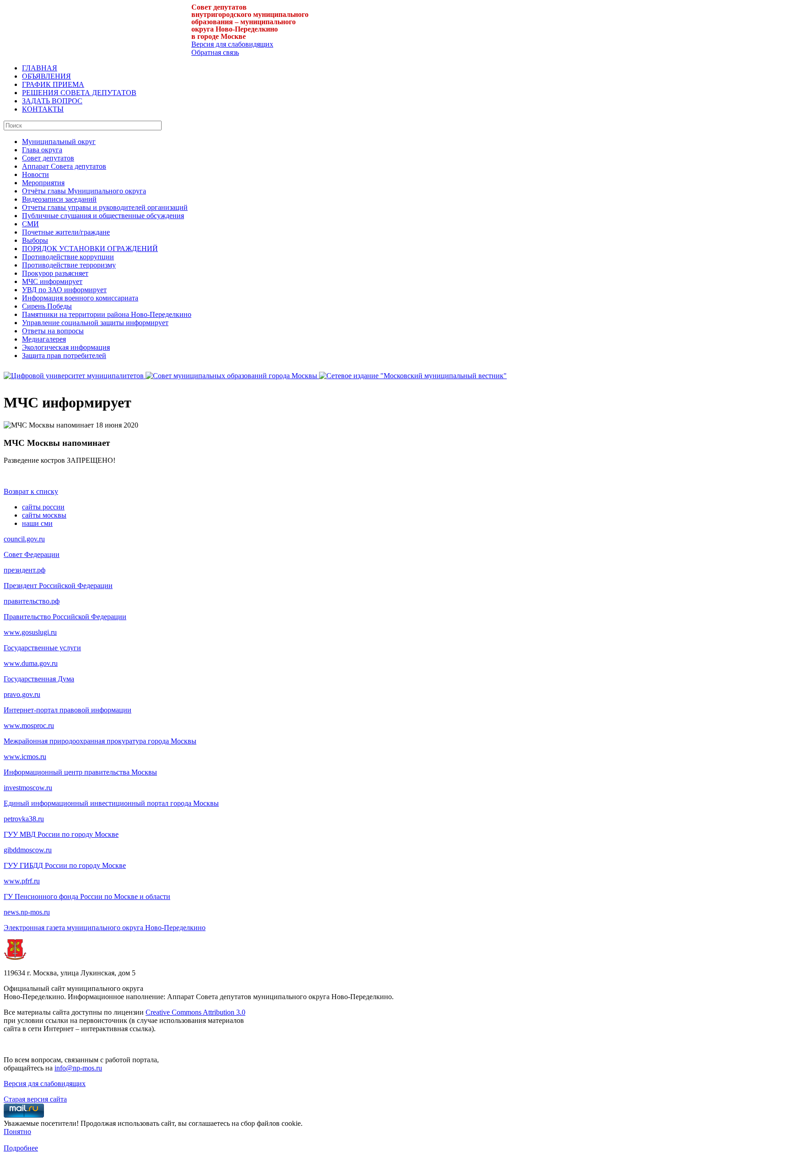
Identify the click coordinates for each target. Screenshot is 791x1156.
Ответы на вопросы (53, 331)
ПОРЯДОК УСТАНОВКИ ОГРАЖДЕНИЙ (90, 248)
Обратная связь (215, 52)
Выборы (35, 240)
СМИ (30, 224)
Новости (35, 174)
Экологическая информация (66, 347)
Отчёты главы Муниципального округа (84, 191)
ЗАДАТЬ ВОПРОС (52, 101)
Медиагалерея (44, 339)
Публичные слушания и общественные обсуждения (103, 215)
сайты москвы (44, 515)
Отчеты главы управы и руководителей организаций (105, 207)
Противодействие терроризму (69, 265)
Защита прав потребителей (64, 355)
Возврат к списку (31, 491)
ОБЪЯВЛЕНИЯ (46, 76)
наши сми (37, 523)
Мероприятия (43, 183)
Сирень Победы (47, 306)
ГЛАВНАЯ (39, 68)
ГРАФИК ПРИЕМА (53, 84)
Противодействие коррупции (68, 257)
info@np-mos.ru (78, 1068)
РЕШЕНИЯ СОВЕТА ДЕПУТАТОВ (79, 92)
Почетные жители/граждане (66, 232)
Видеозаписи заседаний (59, 199)
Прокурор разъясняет (55, 273)
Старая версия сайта (35, 1099)
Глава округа (42, 150)
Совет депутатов (48, 158)
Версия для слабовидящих (232, 44)
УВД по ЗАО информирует (64, 290)
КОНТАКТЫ (43, 109)
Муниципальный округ (59, 141)
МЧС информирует (52, 281)
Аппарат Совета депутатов (64, 166)
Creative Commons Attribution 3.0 (195, 1012)
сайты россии (43, 507)
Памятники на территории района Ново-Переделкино (106, 314)
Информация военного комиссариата (80, 298)
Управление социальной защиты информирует (95, 322)
